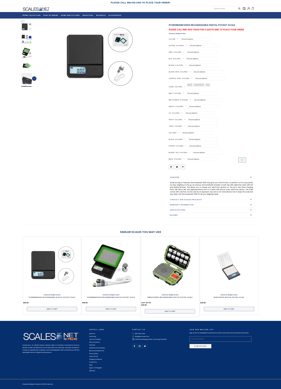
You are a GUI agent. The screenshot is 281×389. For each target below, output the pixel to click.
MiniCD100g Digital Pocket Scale (229, 297)
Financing (92, 336)
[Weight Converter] (244, 8)
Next (34, 78)
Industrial (88, 15)
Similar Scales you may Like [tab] (140, 232)
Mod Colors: (177, 159)
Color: (173, 39)
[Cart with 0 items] (252, 8)
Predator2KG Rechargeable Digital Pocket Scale (170, 297)
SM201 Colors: (177, 106)
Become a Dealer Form (96, 351)
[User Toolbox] (248, 8)
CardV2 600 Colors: (181, 78)
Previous (22, 21)
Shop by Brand (50, 15)
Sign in (91, 368)
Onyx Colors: (177, 120)
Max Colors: (176, 93)
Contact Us (93, 362)
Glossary (92, 345)
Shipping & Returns (95, 359)
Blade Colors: (177, 65)
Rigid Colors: (177, 139)
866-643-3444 (140, 334)
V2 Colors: (176, 113)
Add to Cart (52, 309)
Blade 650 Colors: (180, 72)
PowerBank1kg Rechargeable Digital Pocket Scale (52, 297)
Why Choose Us (94, 342)
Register (99, 368)
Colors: (174, 133)
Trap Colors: (177, 126)
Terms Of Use (93, 356)
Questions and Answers (97, 348)
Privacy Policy (93, 353)
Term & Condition (95, 339)
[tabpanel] (30, 27)
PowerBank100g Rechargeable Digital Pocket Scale (111, 297)
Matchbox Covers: (180, 100)
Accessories (115, 15)
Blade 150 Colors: (179, 152)
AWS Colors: (177, 52)
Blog (90, 365)
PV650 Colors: (178, 146)
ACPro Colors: (178, 45)
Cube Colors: (177, 87)
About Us (92, 334)
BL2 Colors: (176, 59)
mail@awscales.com (142, 336)
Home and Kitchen (70, 15)
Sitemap (92, 371)
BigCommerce (35, 384)
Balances (101, 15)
